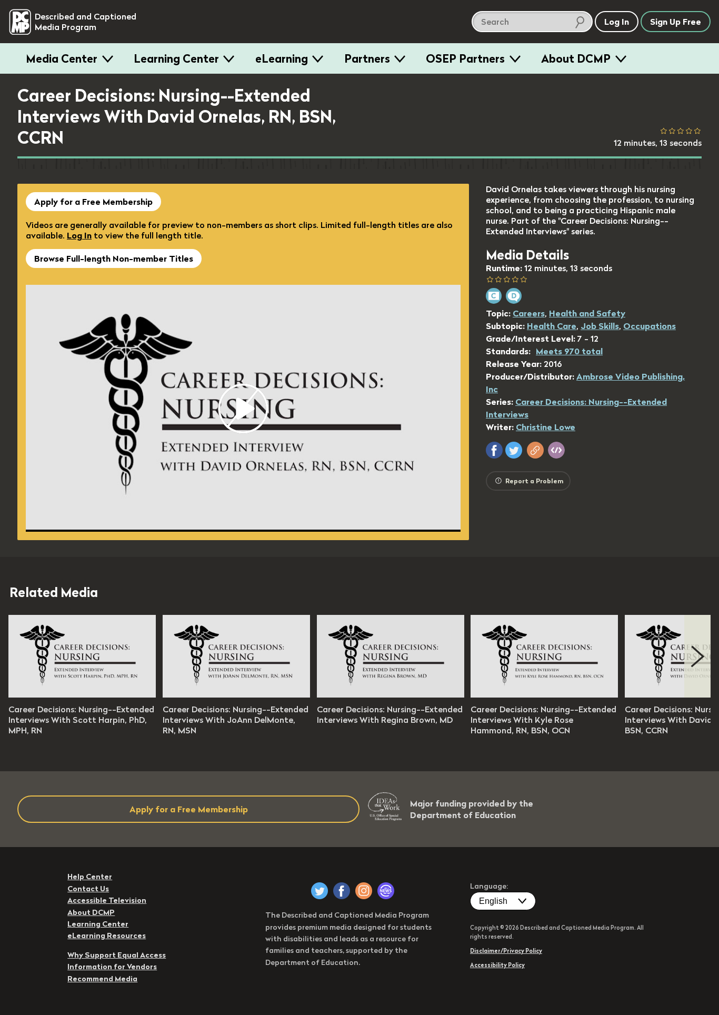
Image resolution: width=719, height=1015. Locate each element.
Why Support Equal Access (116, 955)
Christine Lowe (545, 427)
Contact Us (88, 888)
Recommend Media (102, 978)
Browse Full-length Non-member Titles (113, 258)
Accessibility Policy (497, 965)
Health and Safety (587, 313)
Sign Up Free (675, 21)
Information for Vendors (112, 966)
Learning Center (176, 58)
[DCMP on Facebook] (341, 890)
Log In (79, 235)
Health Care (551, 326)
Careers (529, 313)
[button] (494, 450)
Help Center (89, 876)
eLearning (281, 58)
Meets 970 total (569, 351)
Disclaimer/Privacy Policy (506, 950)
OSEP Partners (465, 58)
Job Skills (600, 326)
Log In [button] (616, 21)
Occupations (649, 326)
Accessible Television (106, 900)
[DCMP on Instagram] (363, 890)
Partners (367, 58)
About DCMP (576, 58)
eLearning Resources (106, 935)
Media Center (61, 58)
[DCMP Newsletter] (385, 890)
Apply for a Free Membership (93, 201)
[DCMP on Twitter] (319, 890)
